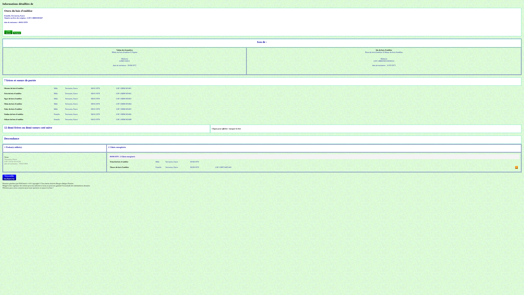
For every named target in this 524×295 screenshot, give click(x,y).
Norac (6, 157)
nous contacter (19, 188)
